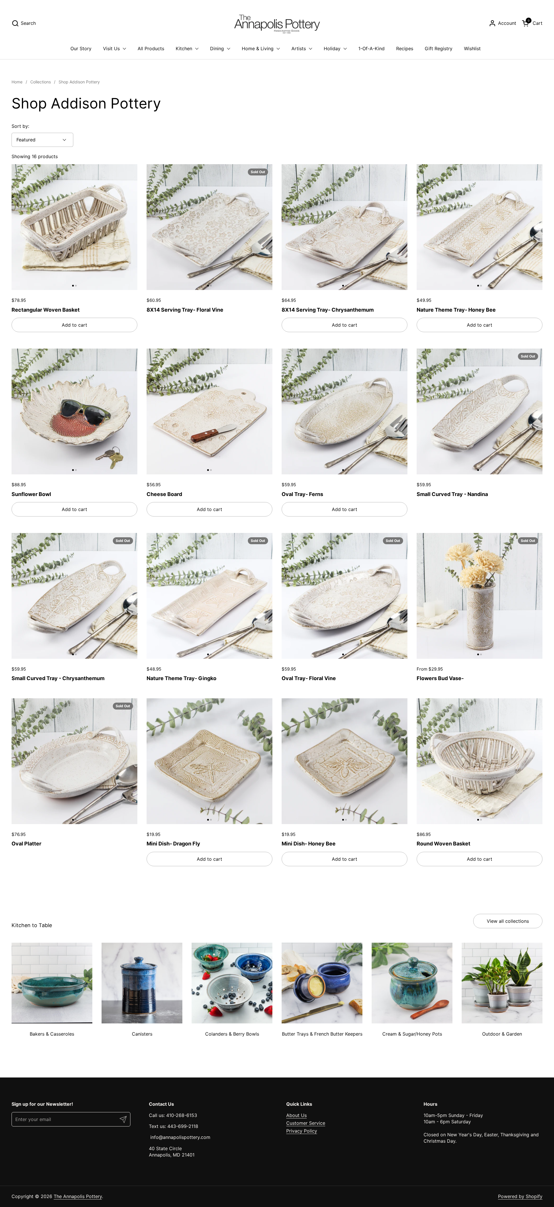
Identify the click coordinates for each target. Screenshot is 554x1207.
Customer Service (305, 1123)
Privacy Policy (301, 1131)
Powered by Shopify (520, 1196)
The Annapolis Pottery (78, 1196)
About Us (296, 1115)
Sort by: (20, 126)
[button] (24, 23)
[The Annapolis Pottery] (277, 23)
